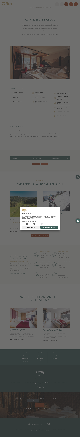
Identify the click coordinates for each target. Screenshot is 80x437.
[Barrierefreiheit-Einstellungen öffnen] (78, 221)
